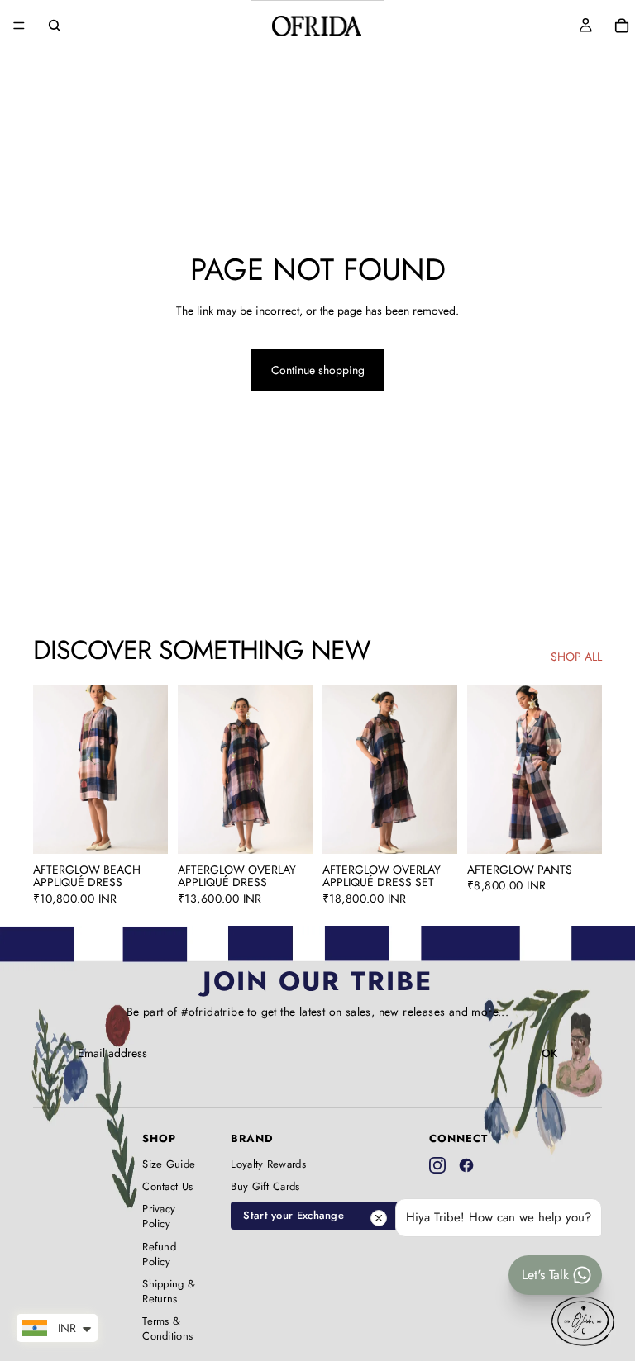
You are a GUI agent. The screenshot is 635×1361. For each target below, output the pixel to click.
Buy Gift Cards (265, 1186)
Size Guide (168, 1164)
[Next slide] (149, 770)
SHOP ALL (576, 657)
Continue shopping (318, 370)
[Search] (54, 25)
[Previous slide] (51, 770)
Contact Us (167, 1186)
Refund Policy (159, 1254)
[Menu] (19, 26)
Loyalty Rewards (268, 1164)
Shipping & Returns (168, 1291)
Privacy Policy (158, 1216)
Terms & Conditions (167, 1329)
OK (549, 1053)
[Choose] (142, 828)
